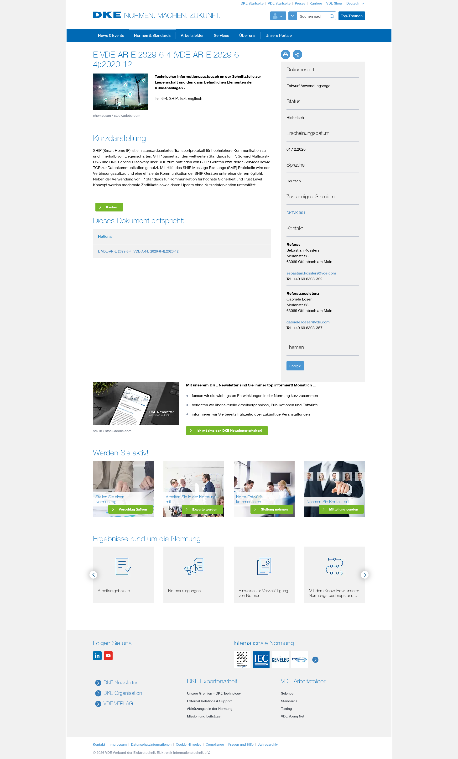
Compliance (215, 744)
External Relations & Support (209, 701)
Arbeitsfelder (192, 35)
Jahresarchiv (268, 744)
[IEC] (261, 659)
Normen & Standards (152, 35)
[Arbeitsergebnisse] (123, 566)
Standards (289, 701)
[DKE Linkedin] (97, 655)
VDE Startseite (279, 3)
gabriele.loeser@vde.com (308, 322)
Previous (93, 575)
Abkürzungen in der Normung (209, 708)
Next (365, 575)
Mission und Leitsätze (203, 716)
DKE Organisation (123, 693)
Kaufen (111, 207)
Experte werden (204, 509)
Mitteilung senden (343, 509)
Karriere (316, 3)
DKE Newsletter (120, 682)
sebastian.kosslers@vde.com (311, 273)
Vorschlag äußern (133, 509)
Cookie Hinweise (188, 744)
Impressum (118, 744)
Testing (286, 708)
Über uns (247, 35)
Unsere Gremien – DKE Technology (214, 693)
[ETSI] (299, 659)
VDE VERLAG (118, 703)
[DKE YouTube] (108, 655)
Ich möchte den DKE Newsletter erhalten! (229, 430)
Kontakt (99, 744)
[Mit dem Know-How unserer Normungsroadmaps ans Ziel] (334, 566)
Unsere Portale (278, 35)
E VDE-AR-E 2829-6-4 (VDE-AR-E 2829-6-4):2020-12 (138, 251)
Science (287, 693)
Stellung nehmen (274, 509)
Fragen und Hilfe (241, 744)
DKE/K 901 (295, 212)
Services (221, 35)
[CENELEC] (280, 659)
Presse (300, 3)
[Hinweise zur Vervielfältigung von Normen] (264, 566)
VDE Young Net (292, 716)
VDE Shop (334, 3)
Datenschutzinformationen (151, 744)
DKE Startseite (252, 3)
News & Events (111, 35)
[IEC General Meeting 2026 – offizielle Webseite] (242, 659)
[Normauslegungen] (193, 566)
